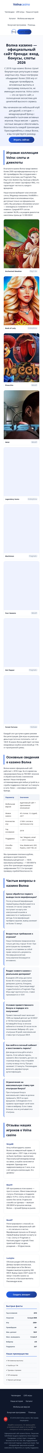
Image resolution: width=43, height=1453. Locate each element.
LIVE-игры (20, 12)
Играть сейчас (21, 139)
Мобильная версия (25, 18)
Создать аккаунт (24, 31)
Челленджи (9, 12)
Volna (21, 4)
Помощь (31, 25)
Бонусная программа (17, 25)
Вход (14, 32)
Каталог (12, 18)
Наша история (32, 12)
